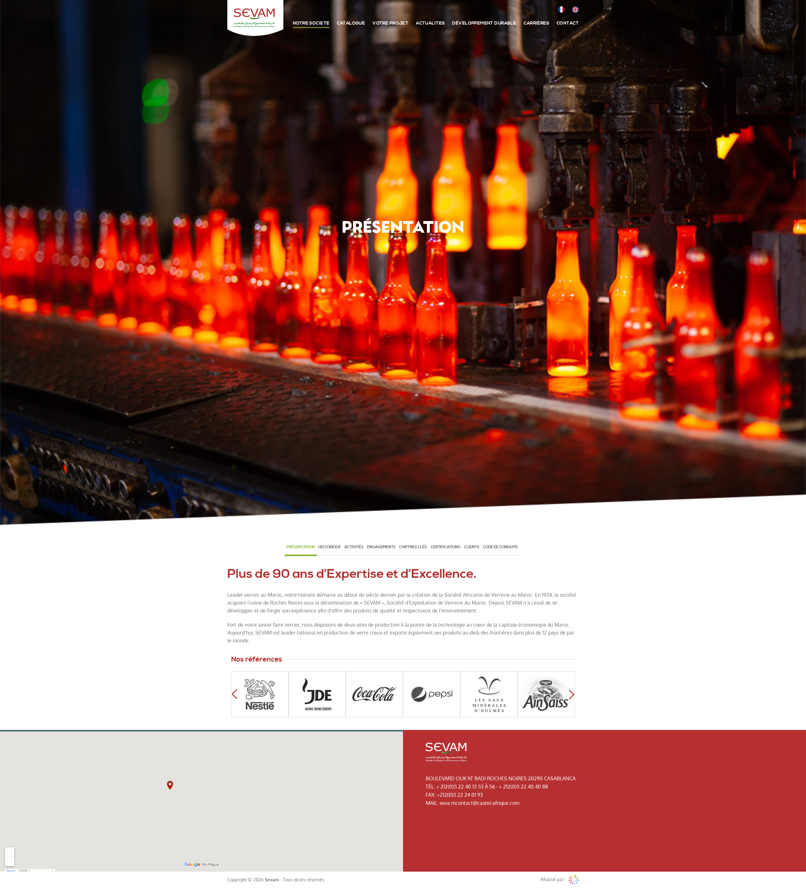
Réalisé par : (554, 879)
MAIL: (432, 803)
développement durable (484, 23)
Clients (472, 547)
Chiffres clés (413, 547)
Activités (354, 547)
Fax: (431, 795)
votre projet (390, 23)
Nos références (256, 659)
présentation (301, 547)
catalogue (351, 23)
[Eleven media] (574, 880)
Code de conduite (500, 547)
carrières (536, 23)
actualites (430, 23)
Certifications (446, 547)
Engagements (381, 547)
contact (568, 23)
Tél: (430, 786)
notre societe (311, 23)
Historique (329, 547)
